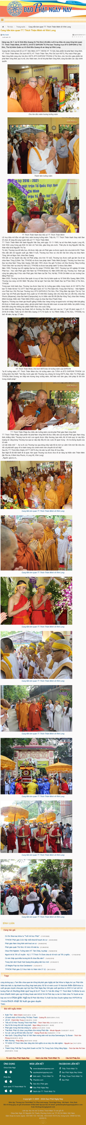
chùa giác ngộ (19, 997)
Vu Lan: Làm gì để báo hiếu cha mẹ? (19, 1033)
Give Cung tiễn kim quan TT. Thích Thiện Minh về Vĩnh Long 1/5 (75, 37)
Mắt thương (9, 1041)
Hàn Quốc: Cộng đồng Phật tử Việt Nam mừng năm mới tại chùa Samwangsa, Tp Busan (39, 1035)
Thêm (3, 1004)
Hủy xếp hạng (73, 37)
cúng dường (5, 982)
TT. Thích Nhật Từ (67, 991)
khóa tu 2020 (65, 988)
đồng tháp (29, 985)
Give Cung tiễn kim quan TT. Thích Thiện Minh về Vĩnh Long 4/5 (80, 37)
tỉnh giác (50, 988)
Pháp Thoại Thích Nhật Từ (71, 1076)
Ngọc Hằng (37, 1025)
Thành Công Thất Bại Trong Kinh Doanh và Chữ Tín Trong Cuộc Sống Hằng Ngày (36, 1048)
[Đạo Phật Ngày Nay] (3, 27)
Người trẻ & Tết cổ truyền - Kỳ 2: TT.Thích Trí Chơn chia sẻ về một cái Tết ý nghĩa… (38, 955)
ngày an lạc (53, 982)
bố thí (42, 994)
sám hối (37, 994)
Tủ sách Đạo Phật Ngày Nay (17, 1058)
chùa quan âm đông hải (31, 982)
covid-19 (56, 985)
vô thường (15, 991)
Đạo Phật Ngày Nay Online (71, 1072)
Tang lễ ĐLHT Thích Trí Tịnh (40, 991)
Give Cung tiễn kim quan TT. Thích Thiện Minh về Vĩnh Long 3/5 (78, 37)
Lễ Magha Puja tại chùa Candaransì (18, 966)
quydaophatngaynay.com (43, 1072)
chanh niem (10, 994)
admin (34, 1028)
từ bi (44, 985)
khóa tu (77, 991)
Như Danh (5, 35)
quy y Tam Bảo (16, 982)
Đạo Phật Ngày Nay (41, 1088)
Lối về (7, 1020)
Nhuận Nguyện (55, 1030)
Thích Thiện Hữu (44, 1023)
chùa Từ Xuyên (72, 994)
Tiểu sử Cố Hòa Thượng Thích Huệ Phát (21, 1023)
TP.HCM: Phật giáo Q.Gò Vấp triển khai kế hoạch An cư (26, 940)
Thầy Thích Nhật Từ (69, 1069)
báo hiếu (8, 985)
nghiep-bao (67, 998)
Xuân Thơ (8, 1015)
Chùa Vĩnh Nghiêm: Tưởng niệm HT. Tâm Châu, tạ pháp (26, 951)
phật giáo (44, 982)
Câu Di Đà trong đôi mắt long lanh (18, 1025)
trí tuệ (73, 988)
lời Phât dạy (50, 994)
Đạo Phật (65, 1080)
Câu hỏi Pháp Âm (73, 1058)
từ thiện (63, 994)
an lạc (81, 994)
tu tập (14, 985)
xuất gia (57, 988)
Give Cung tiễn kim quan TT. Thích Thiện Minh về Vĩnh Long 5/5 (82, 37)
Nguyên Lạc (68, 1043)
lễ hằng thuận (28, 994)
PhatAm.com (38, 1080)
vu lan (57, 994)
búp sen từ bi (6, 998)
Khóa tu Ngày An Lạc (67, 982)
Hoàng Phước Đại (40, 1033)
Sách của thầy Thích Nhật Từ (47, 1058)
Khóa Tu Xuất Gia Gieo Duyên (51, 998)
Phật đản (79, 982)
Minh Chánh (18, 1015)
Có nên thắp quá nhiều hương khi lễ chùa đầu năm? (24, 958)
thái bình (64, 985)
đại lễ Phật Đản (34, 998)
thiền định (72, 985)
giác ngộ (19, 994)
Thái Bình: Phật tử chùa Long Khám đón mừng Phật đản (26, 1030)
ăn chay (55, 991)
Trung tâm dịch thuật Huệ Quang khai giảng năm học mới (27, 962)
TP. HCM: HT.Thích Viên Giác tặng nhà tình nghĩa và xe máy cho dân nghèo (34, 1043)
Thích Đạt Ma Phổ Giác (77, 1048)
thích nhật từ (14, 1001)
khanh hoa (21, 985)
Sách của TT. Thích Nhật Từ (44, 1091)
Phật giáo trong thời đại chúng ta (18, 1028)
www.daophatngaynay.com (43, 1069)
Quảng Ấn (42, 1018)
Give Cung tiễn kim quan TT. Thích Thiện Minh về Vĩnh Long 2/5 (76, 37)
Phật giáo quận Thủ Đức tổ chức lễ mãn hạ (22, 947)
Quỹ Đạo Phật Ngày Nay (36, 988)
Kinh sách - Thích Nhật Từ (43, 1076)
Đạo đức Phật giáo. (40, 1084)
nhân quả (24, 991)
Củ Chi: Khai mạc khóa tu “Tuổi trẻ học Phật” (22, 936)
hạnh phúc (38, 985)
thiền (2, 985)
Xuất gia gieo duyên (32, 1001)
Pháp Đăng (20, 1041)
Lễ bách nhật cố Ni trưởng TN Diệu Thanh (21, 1017)
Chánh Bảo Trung (17, 1020)
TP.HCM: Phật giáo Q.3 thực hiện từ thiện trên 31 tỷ (25, 969)
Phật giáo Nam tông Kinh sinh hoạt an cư (21, 943)
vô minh (50, 985)
